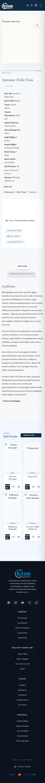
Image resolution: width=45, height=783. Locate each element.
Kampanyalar (22, 633)
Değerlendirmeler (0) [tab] (21, 274)
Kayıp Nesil (32, 476)
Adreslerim (22, 695)
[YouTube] (22, 602)
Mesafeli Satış (22, 736)
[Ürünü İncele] (19, 486)
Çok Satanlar (22, 623)
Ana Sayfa (6, 71)
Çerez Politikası (22, 731)
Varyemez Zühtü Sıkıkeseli (32, 527)
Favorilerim (22, 705)
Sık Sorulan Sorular (22, 664)
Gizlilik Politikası (22, 721)
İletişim (22, 669)
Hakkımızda (22, 638)
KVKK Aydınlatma (22, 741)
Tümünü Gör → (29, 435)
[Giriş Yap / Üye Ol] (32, 5)
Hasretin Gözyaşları (12, 477)
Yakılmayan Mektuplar (12, 527)
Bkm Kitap (21, 192)
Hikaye (30, 71)
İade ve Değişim (22, 659)
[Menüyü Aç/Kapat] (40, 5)
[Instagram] (15, 602)
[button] (38, 24)
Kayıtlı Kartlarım (22, 700)
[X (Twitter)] (29, 602)
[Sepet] (36, 5)
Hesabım (22, 685)
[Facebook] (8, 602)
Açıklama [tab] (22, 266)
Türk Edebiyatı (18, 71)
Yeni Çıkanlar (22, 618)
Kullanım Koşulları (22, 726)
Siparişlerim (22, 690)
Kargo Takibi (22, 654)
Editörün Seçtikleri (22, 628)
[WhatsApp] (36, 602)
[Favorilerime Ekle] (13, 486)
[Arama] (28, 5)
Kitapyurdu (9, 192)
